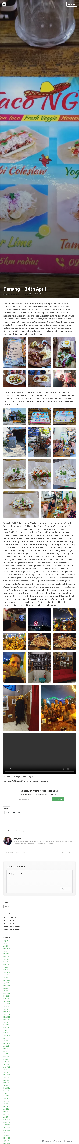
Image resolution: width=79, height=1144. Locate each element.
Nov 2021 (6, 1091)
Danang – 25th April (67, 852)
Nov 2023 (6, 1027)
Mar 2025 (6, 985)
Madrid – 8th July (9, 923)
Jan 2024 (6, 1022)
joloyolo (6, 294)
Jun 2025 (6, 978)
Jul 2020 (6, 1133)
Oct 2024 (6, 999)
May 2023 (6, 1043)
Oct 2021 (6, 1093)
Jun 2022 (6, 1072)
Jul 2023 (6, 1038)
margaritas (24, 831)
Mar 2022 (6, 1080)
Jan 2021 (6, 1117)
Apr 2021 (6, 1109)
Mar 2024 (6, 1017)
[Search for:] (13, 906)
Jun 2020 (6, 1135)
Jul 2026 (6, 943)
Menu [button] (73, 4)
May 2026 (6, 949)
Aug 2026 (6, 941)
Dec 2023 (6, 1025)
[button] (14, 352)
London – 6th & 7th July (11, 927)
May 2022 (6, 1075)
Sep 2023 (6, 1033)
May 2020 (6, 1138)
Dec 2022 (6, 1056)
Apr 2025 (6, 983)
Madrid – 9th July (9, 920)
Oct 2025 (6, 967)
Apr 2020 (6, 1141)
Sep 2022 (6, 1064)
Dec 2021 (6, 1088)
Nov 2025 (6, 964)
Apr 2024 (6, 1014)
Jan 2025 (6, 991)
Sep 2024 (6, 1001)
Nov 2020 (6, 1122)
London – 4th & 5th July (11, 930)
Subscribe (58, 799)
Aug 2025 (6, 972)
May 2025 (6, 980)
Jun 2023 (6, 1041)
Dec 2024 (6, 993)
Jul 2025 (6, 975)
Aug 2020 (6, 1130)
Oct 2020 (6, 1125)
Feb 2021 (6, 1114)
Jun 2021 (6, 1104)
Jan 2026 (6, 959)
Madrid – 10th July (9, 917)
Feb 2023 (6, 1051)
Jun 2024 (6, 1009)
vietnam (31, 831)
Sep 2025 (6, 970)
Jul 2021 (6, 1101)
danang (12, 831)
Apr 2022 (6, 1077)
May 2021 (6, 1106)
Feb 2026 (6, 957)
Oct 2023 (6, 1030)
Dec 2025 (6, 962)
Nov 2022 (6, 1059)
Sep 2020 (6, 1127)
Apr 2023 (6, 1046)
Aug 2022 (6, 1067)
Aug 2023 (6, 1035)
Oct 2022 (6, 1062)
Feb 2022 (6, 1083)
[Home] (4, 4)
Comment (65, 889)
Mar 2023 (6, 1049)
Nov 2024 (6, 996)
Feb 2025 (6, 988)
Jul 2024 (6, 1006)
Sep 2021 (6, 1096)
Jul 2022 (6, 1070)
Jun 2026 (6, 946)
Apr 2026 (6, 951)
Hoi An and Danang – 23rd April (16, 852)
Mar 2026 (6, 954)
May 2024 (6, 1012)
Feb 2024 (6, 1020)
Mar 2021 (6, 1112)
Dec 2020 (6, 1120)
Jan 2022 (6, 1085)
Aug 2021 (6, 1098)
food (18, 831)
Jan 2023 (6, 1054)
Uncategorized (15, 294)
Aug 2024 (6, 1004)
